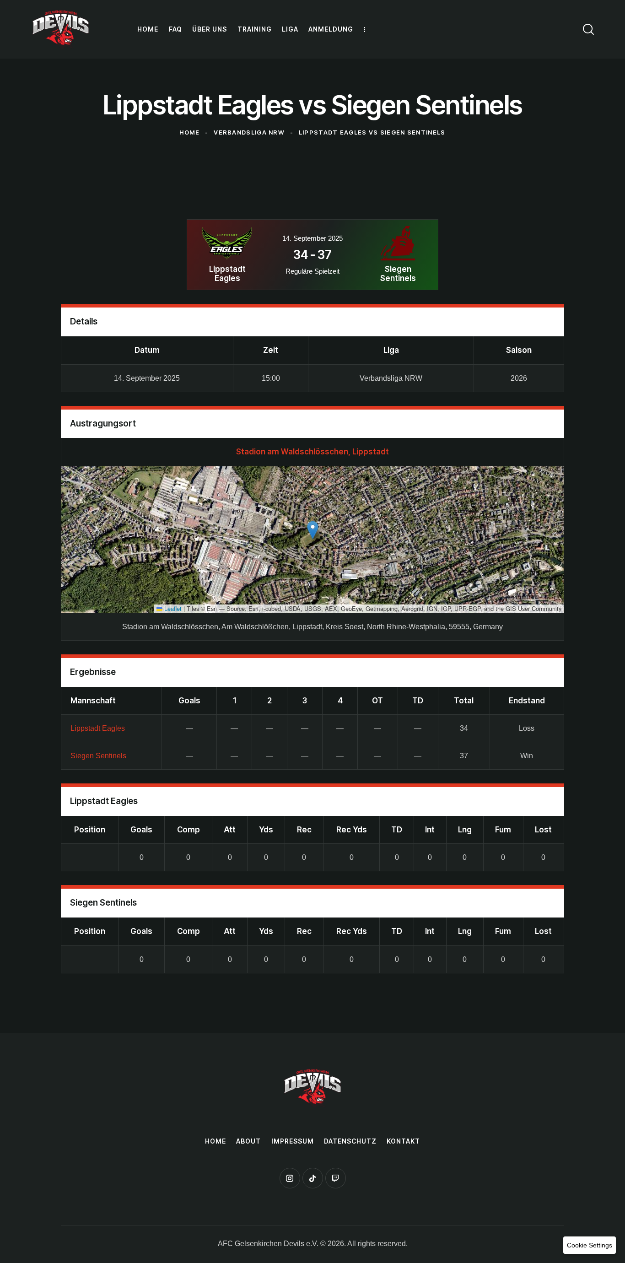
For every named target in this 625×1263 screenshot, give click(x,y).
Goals (141, 829)
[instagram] (290, 1178)
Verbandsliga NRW (249, 132)
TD (396, 829)
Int (430, 829)
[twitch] (335, 1178)
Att (230, 829)
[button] (312, 530)
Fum (503, 829)
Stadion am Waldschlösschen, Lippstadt (312, 451)
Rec (304, 829)
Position (89, 829)
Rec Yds (351, 829)
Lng (465, 829)
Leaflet (172, 608)
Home (189, 132)
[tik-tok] (312, 1178)
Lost (543, 829)
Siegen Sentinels (98, 756)
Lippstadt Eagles (97, 728)
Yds (266, 829)
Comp (188, 829)
